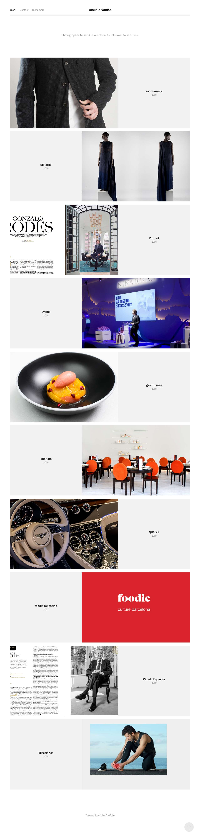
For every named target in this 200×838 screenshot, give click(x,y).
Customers (38, 9)
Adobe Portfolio (106, 815)
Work (13, 9)
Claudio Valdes (100, 10)
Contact (24, 9)
